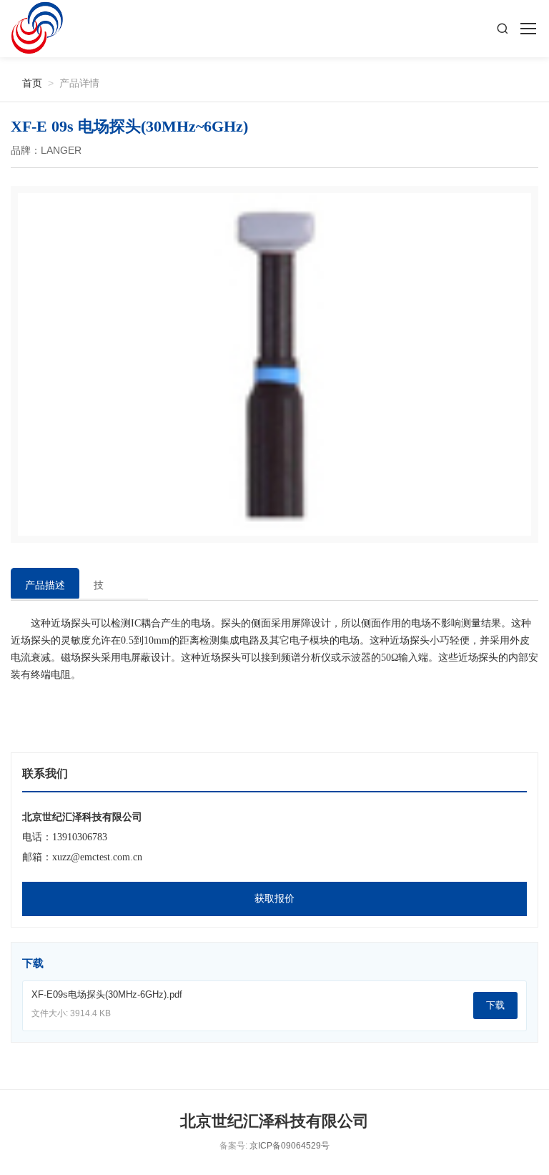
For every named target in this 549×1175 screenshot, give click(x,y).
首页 (26, 83)
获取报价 (274, 898)
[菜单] (527, 28)
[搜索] (502, 28)
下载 (495, 1005)
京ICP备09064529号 (289, 1146)
